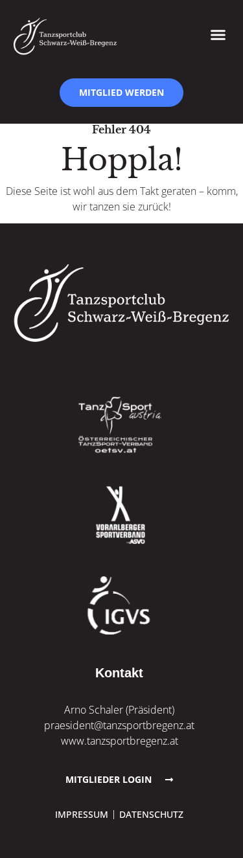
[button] (218, 34)
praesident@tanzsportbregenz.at (119, 725)
